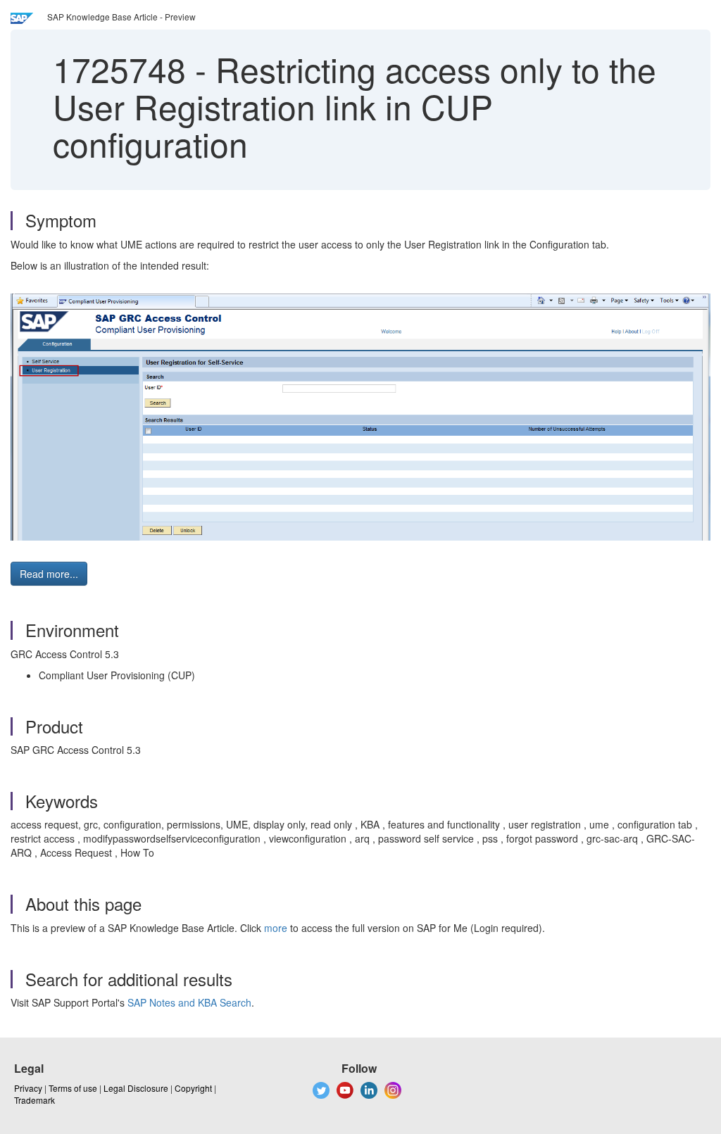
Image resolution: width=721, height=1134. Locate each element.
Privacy (28, 1088)
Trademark (34, 1100)
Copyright (193, 1088)
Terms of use (73, 1088)
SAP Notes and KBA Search (189, 1002)
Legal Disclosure (136, 1088)
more (275, 928)
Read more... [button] (49, 574)
